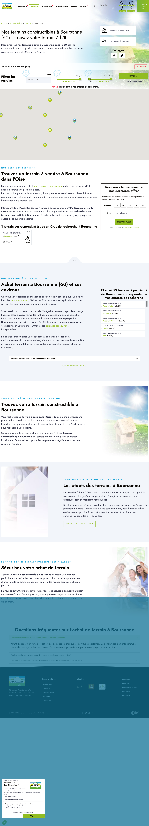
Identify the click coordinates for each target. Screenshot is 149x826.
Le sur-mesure (47, 6)
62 (130, 205)
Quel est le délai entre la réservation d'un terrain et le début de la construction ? (41, 655)
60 (123, 205)
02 (117, 205)
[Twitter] (86, 713)
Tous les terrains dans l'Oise (74, 366)
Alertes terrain (47, 684)
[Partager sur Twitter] (122, 55)
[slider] (80, 79)
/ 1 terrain (141, 66)
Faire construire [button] (61, 6)
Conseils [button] (84, 6)
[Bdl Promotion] (91, 686)
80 (143, 205)
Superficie (108, 76)
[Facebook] (83, 713)
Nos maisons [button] (22, 6)
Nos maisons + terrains (129, 687)
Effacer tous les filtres (133, 81)
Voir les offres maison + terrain (79, 524)
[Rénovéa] (102, 686)
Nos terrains (125, 683)
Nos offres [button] (34, 6)
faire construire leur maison (48, 186)
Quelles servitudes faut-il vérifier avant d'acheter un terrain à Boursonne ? (38, 637)
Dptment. (108, 205)
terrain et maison (19, 300)
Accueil (4, 23)
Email (109, 213)
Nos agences (125, 695)
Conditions (136, 227)
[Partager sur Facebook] (114, 55)
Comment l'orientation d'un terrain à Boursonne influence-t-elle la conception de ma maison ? (46, 660)
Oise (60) (28, 23)
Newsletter (46, 688)
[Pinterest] (92, 713)
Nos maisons (125, 679)
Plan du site (47, 700)
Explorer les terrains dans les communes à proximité (33, 358)
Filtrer (132, 76)
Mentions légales (48, 692)
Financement (125, 691)
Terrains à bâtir (16, 23)
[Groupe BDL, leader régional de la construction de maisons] (135, 713)
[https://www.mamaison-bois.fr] (80, 686)
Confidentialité (128, 227)
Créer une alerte (124, 222)
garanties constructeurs (57, 325)
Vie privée (46, 696)
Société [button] (74, 6)
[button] (45, 145)
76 (136, 205)
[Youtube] (89, 713)
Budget (79, 76)
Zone (49, 74)
